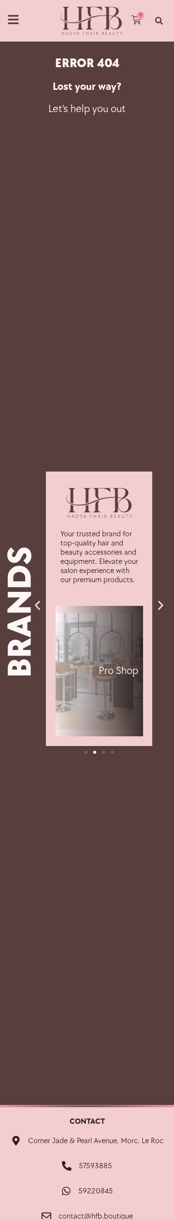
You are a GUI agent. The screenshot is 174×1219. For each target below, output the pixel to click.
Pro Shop (118, 670)
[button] (159, 21)
